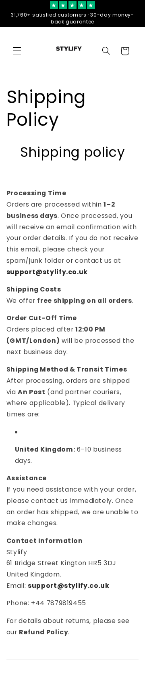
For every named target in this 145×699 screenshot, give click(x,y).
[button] (17, 51)
